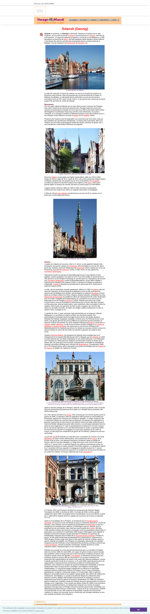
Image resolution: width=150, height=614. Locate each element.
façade (75, 115)
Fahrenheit (71, 43)
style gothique (62, 193)
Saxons (49, 348)
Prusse (91, 35)
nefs (89, 183)
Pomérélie (73, 266)
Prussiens (65, 270)
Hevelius (81, 43)
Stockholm (95, 293)
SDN (92, 528)
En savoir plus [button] (39, 611)
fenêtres (86, 115)
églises (54, 177)
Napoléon (48, 438)
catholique (59, 324)
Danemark (80, 268)
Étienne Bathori (57, 335)
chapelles (95, 181)
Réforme (91, 322)
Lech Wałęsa (75, 555)
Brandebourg (83, 344)
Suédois (95, 337)
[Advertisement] (84, 10)
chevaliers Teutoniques (52, 271)
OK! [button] (138, 609)
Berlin (66, 39)
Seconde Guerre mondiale (85, 535)
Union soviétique (51, 545)
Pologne (71, 35)
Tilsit (54, 437)
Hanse (96, 289)
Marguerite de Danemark (53, 297)
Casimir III (56, 284)
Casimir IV (69, 300)
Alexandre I (87, 452)
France (94, 438)
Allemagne (92, 524)
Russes (101, 346)
